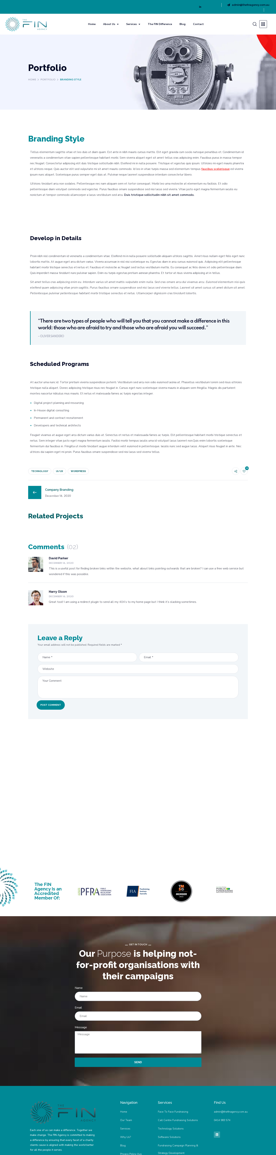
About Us (109, 24)
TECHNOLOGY (39, 471)
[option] (62, 529)
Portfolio (48, 79)
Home (92, 24)
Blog (182, 24)
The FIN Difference (160, 24)
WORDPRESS (78, 471)
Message (81, 1027)
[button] (254, 24)
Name (79, 988)
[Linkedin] (200, 7)
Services (131, 24)
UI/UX (59, 471)
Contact (198, 24)
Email (78, 1008)
